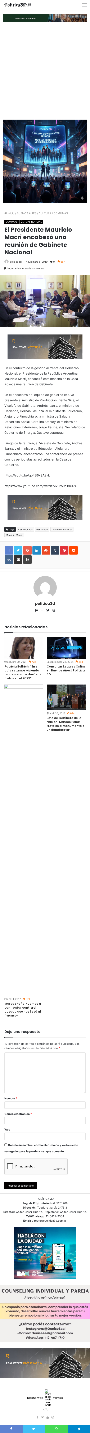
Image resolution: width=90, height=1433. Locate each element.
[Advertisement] (45, 70)
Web (7, 1129)
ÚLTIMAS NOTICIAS (31, 221)
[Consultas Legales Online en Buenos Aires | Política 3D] (66, 648)
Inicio (10, 213)
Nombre (10, 1098)
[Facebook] (37, 1417)
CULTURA (45, 213)
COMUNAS (61, 213)
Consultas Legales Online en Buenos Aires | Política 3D (66, 670)
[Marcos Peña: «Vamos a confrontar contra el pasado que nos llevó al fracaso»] (23, 840)
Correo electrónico (18, 1114)
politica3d (16, 261)
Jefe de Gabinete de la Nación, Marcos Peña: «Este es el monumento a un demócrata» (66, 724)
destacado (42, 529)
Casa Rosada (25, 529)
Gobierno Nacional (62, 529)
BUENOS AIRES (26, 213)
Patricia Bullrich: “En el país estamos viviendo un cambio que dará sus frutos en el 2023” (22, 672)
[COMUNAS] (17, 5)
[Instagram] (52, 1417)
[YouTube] (47, 1417)
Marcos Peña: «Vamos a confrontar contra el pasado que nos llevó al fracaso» (22, 1010)
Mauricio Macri (14, 535)
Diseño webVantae (45, 1398)
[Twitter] (42, 1417)
